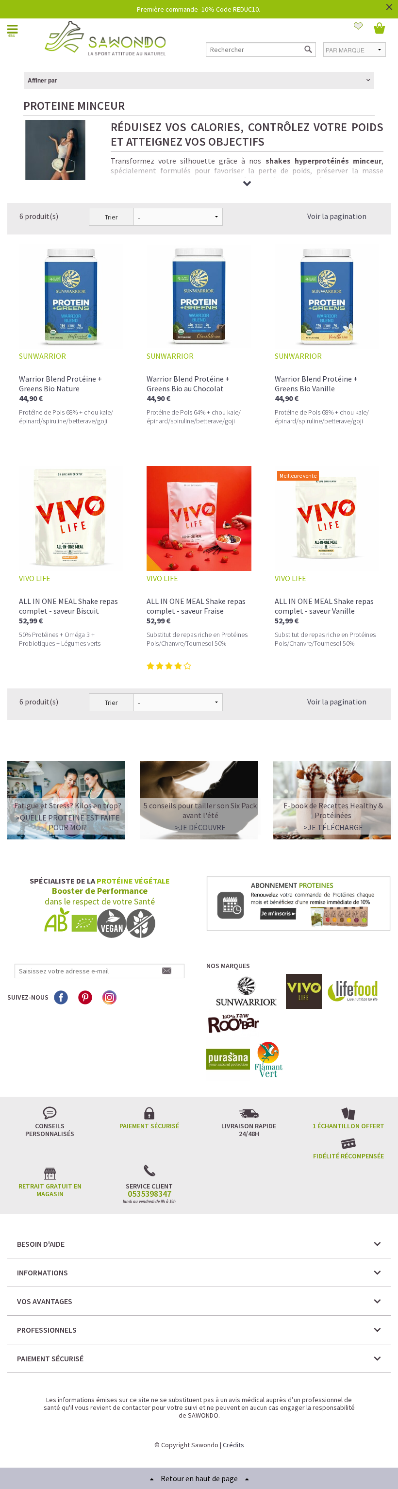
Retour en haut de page (199, 1478)
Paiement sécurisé (149, 1126)
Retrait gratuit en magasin (50, 1190)
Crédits (233, 1444)
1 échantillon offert (348, 1126)
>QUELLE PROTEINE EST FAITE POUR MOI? (68, 822)
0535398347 (149, 1194)
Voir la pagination (336, 216)
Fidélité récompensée (348, 1156)
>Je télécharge (333, 827)
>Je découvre (200, 827)
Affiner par (42, 80)
